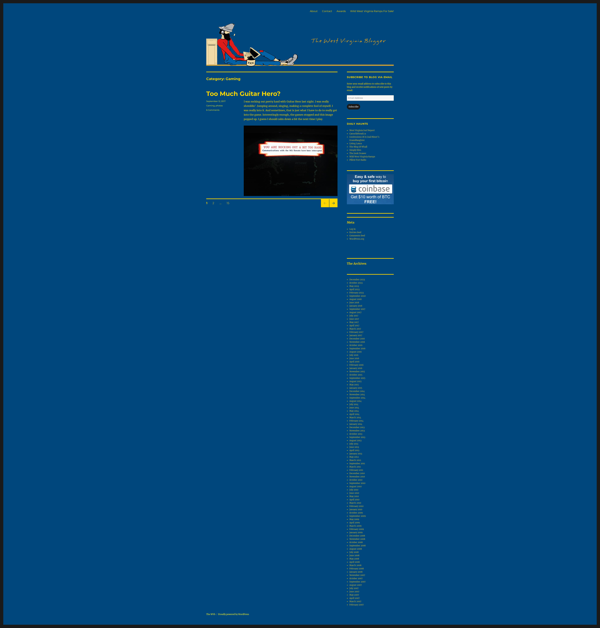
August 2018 (355, 299)
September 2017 (357, 309)
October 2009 (356, 512)
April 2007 (354, 598)
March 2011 (355, 466)
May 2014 (354, 411)
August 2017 (355, 312)
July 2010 (353, 489)
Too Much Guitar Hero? (243, 93)
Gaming (210, 105)
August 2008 (355, 549)
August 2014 (355, 401)
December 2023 (357, 279)
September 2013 (357, 437)
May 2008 (354, 558)
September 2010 (357, 483)
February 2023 (356, 292)
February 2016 (356, 365)
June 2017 (354, 319)
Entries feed (355, 232)
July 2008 (354, 552)
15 (229, 203)
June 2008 (354, 555)
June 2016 (354, 358)
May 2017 (354, 322)
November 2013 (357, 430)
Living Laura (355, 143)
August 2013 (355, 440)
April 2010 (354, 499)
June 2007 (354, 591)
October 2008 (356, 542)
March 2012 (355, 460)
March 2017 (355, 329)
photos (219, 105)
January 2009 (356, 532)
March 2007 (355, 601)
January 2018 (355, 306)
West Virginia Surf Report (362, 130)
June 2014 (354, 407)
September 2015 (357, 378)
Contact (327, 11)
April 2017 (354, 325)
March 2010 (355, 503)
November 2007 (357, 575)
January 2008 (355, 572)
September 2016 (357, 348)
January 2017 (355, 335)
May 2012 (354, 457)
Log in (352, 229)
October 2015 (355, 375)
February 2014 (356, 421)
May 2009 (354, 519)
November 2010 (357, 476)
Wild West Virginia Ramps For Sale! (372, 11)
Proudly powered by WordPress (233, 614)
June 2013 (354, 447)
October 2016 (355, 345)
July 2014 (353, 404)
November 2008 (357, 539)
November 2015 (357, 371)
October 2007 (356, 578)
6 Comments (212, 110)
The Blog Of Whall (358, 146)
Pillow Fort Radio (357, 160)
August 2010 (355, 486)
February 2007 (356, 604)
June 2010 (354, 493)
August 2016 (355, 352)
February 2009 (356, 529)
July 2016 (353, 355)
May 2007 (354, 595)
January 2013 (355, 453)
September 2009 (357, 516)
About (314, 11)
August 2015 (355, 381)
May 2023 (354, 286)
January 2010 (355, 509)
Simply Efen (355, 150)
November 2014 (357, 394)
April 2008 (354, 562)
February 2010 (356, 506)
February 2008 (356, 568)
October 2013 (355, 434)
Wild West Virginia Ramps (362, 156)
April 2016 (354, 361)
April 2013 (354, 450)
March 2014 (355, 417)
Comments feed (357, 235)
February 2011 (356, 470)
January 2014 (355, 424)
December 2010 (357, 473)
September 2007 (357, 581)
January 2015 (355, 388)
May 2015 (354, 384)
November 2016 (357, 342)
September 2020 (357, 296)
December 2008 (357, 535)
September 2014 (357, 398)
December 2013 (357, 427)
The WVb (210, 614)
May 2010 (354, 496)
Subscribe (353, 106)
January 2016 (355, 368)
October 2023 (355, 283)
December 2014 (357, 391)
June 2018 (354, 302)
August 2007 (355, 585)
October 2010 (355, 480)
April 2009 (354, 522)
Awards (341, 11)
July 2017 (353, 315)
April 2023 (354, 289)
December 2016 (357, 338)
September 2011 (357, 463)
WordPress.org (356, 239)
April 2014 (354, 414)
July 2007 (354, 588)
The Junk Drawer (357, 153)
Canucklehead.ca (357, 133)
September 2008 (357, 545)
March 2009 (355, 526)
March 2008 (355, 565)
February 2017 (356, 332)
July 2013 (353, 443)
